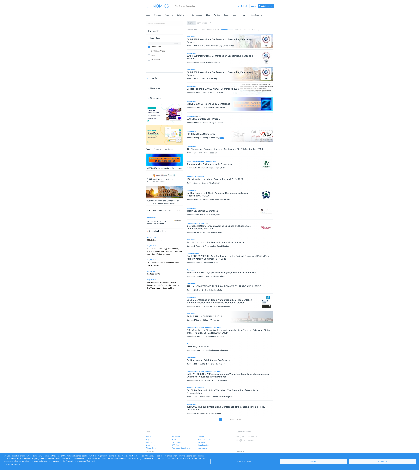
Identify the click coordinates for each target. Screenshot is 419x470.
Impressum (202, 448)
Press (174, 440)
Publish (244, 6)
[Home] (158, 6)
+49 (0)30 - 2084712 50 (247, 436)
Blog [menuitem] (208, 15)
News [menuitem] (244, 15)
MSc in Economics (154, 240)
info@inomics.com (245, 440)
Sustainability (203, 445)
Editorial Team (204, 440)
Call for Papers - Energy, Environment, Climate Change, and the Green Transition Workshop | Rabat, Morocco (164, 251)
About (148, 437)
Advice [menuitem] (217, 15)
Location (154, 78)
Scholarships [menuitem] (182, 15)
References (150, 445)
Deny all (313, 461)
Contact (201, 437)
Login (253, 6)
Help (147, 440)
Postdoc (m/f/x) (153, 274)
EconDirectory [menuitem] (256, 15)
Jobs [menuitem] (148, 15)
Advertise (176, 437)
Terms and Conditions (181, 448)
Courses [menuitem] (157, 15)
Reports (149, 442)
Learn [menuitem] (235, 15)
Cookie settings (244, 461)
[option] (164, 220)
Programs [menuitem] (169, 15)
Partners (201, 442)
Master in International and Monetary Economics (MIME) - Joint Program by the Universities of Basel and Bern (163, 285)
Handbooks (176, 442)
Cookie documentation (12, 464)
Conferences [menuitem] (197, 15)
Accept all (382, 461)
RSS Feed (175, 445)
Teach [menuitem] (226, 15)
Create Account (265, 6)
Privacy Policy (151, 448)
